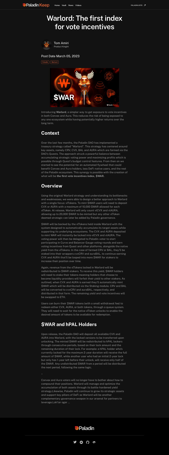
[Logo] (39, 5)
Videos (78, 5)
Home (57, 5)
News (70, 5)
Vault (64, 5)
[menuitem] (138, 5)
